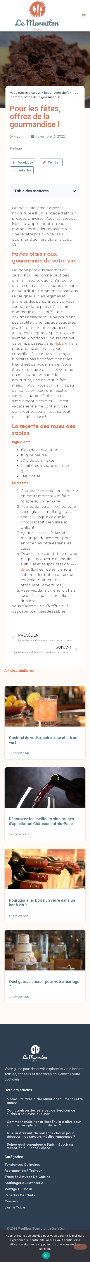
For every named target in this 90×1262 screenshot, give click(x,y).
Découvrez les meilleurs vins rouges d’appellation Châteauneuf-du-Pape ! (42, 821)
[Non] (80, 1247)
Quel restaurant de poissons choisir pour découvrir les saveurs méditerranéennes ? (41, 1135)
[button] (83, 15)
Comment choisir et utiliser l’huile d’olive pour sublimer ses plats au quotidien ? (44, 1123)
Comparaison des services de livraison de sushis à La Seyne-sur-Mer (41, 1112)
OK (46, 1255)
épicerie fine (64, 343)
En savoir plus (19, 752)
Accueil (36, 92)
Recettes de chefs (56, 92)
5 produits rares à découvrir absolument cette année (45, 1101)
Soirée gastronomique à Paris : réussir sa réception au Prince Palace (40, 1146)
